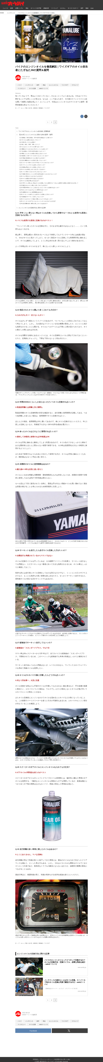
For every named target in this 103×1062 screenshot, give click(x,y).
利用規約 (35, 1059)
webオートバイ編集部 (29, 78)
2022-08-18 (26, 76)
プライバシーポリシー (46, 1059)
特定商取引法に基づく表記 (62, 1059)
